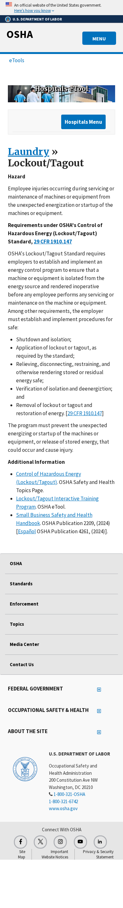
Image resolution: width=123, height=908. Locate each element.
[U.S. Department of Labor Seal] (25, 769)
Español (27, 531)
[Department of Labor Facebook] (20, 842)
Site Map (21, 854)
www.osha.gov (63, 808)
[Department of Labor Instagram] (60, 842)
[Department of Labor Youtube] (80, 842)
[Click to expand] (61, 7)
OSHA (19, 34)
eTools (16, 60)
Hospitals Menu (83, 121)
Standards (21, 584)
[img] (61, 94)
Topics (17, 624)
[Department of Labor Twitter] (40, 842)
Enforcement (24, 604)
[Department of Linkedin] (100, 842)
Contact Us (22, 664)
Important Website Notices (55, 854)
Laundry (28, 152)
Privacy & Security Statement (98, 854)
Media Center (24, 644)
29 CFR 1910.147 (84, 413)
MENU (99, 38)
